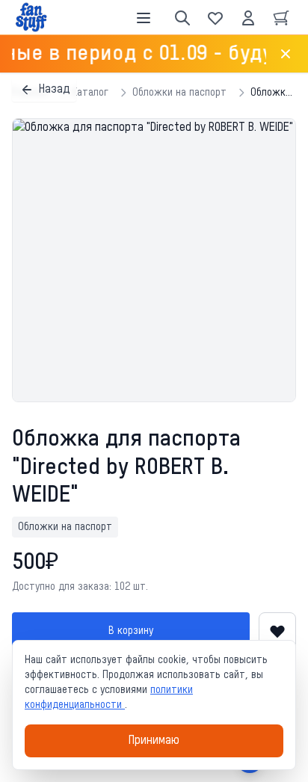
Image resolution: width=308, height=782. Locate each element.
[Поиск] (182, 18)
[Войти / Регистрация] (248, 18)
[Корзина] (281, 18)
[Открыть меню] (143, 18)
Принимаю (154, 741)
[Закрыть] (285, 53)
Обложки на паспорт (179, 92)
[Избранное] (215, 18)
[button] (154, 260)
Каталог (90, 92)
